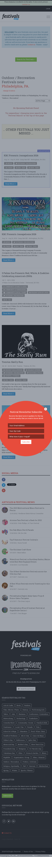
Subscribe (26, 442)
